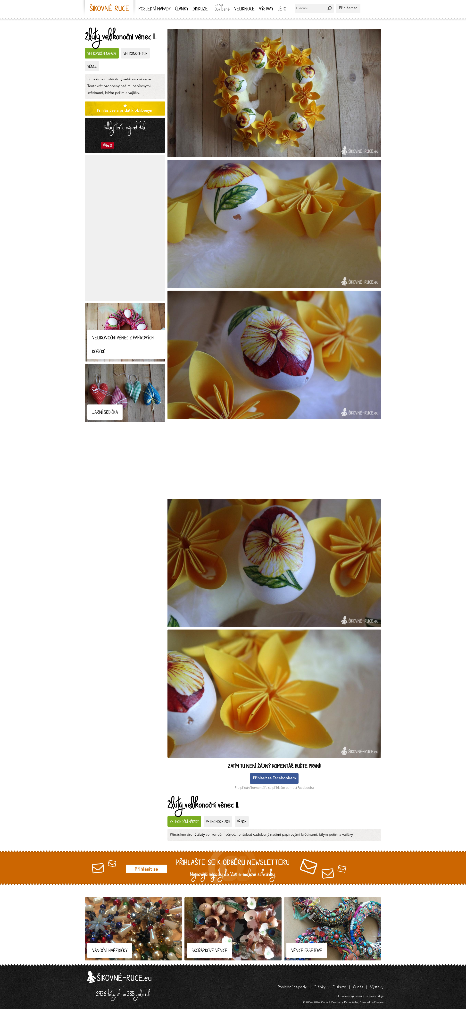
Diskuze (200, 9)
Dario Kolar (351, 1002)
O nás (358, 987)
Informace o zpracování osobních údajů (359, 996)
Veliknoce (244, 9)
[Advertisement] (125, 228)
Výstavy (266, 9)
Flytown (378, 1002)
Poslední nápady (155, 9)
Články (181, 9)
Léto (282, 9)
